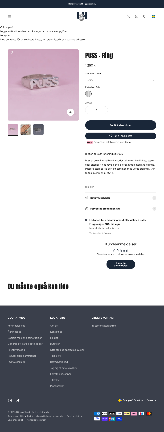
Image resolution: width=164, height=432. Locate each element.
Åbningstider (15, 331)
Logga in (5, 35)
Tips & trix (55, 355)
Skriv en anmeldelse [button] (120, 264)
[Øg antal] (103, 110)
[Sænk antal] (90, 110)
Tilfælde (55, 380)
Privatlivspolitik (16, 349)
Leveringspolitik (15, 420)
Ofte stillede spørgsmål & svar (67, 349)
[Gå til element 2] (25, 130)
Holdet (54, 337)
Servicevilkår (73, 416)
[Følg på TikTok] (18, 400)
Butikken (55, 343)
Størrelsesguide (16, 361)
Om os (53, 325)
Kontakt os (56, 331)
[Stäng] (1, 27)
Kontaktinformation (36, 420)
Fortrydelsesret (16, 325)
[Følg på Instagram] (10, 400)
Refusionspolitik (16, 416)
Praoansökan (57, 385)
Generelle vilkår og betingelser (25, 343)
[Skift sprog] (153, 16)
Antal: (88, 102)
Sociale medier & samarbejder (25, 337)
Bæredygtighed (59, 361)
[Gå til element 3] (38, 130)
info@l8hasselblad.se (104, 325)
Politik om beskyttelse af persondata (45, 416)
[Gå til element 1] (13, 130)
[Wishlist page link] (144, 16)
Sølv (88, 94)
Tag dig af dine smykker (63, 367)
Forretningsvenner (60, 373)
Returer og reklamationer (22, 355)
